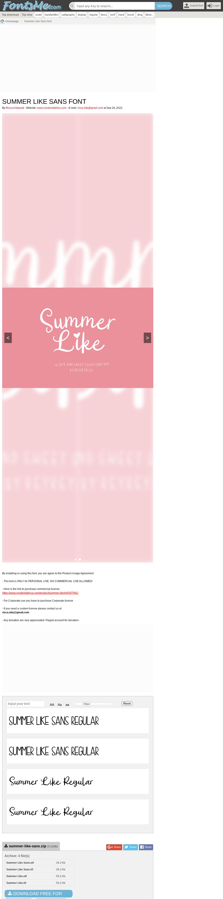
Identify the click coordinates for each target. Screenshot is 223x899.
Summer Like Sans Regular (54, 720)
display (82, 14)
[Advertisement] (77, 59)
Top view (27, 14)
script (38, 14)
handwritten (52, 14)
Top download (10, 14)
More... (149, 14)
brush (130, 14)
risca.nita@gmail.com (90, 107)
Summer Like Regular (51, 781)
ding (139, 14)
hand (121, 14)
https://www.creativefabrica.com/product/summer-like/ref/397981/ (40, 592)
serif (112, 14)
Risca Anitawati (15, 107)
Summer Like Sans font (38, 21)
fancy (104, 14)
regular (93, 14)
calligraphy (68, 14)
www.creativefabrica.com (51, 107)
